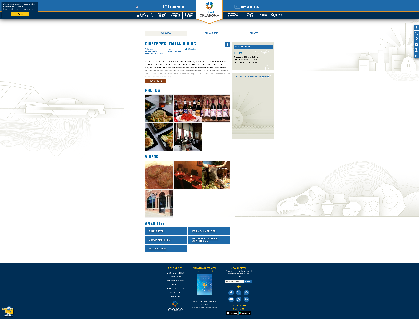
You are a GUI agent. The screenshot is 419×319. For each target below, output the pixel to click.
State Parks (250, 15)
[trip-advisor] (416, 55)
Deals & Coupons (175, 273)
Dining (264, 15)
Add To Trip (242, 46)
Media (175, 284)
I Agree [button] (20, 14)
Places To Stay (189, 15)
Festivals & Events (233, 15)
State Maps (175, 277)
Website (192, 49)
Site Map (204, 305)
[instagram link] (238, 299)
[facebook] (416, 28)
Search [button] (279, 15)
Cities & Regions (175, 15)
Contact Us (175, 296)
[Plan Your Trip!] (8, 311)
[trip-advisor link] (246, 299)
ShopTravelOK (142, 15)
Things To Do (162, 15)
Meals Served (157, 249)
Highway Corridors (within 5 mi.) (205, 240)
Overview (166, 33)
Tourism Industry (175, 281)
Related (254, 33)
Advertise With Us (175, 288)
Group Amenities (159, 240)
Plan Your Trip (210, 33)
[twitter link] (238, 292)
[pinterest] (416, 39)
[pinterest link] (246, 292)
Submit (248, 282)
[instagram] (416, 50)
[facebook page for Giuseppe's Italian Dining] (227, 44)
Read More (155, 81)
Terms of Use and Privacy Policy (204, 301)
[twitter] (416, 33)
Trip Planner (175, 292)
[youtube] (416, 44)
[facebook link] (231, 292)
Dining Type (156, 231)
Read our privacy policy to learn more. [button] (18, 9)
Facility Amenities (203, 231)
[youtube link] (231, 299)
